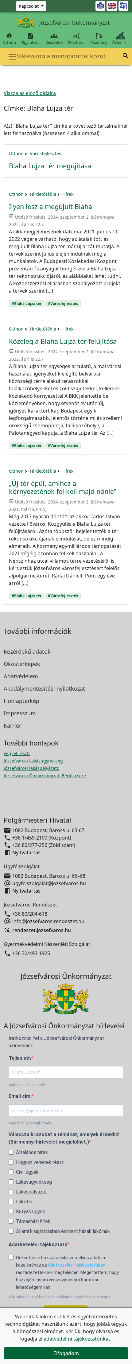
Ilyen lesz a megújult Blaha (50, 206)
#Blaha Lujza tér (26, 303)
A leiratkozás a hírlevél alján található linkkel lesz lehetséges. (60, 1297)
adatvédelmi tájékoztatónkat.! (78, 1338)
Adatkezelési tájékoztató (38, 1244)
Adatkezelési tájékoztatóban (76, 1265)
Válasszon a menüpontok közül (61, 56)
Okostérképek (22, 664)
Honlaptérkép (21, 701)
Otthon (9, 38)
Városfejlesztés (45, 153)
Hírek (68, 194)
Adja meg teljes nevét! (27, 1085)
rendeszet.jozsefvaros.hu (41, 930)
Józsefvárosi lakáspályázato (31, 768)
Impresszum (20, 713)
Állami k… (121, 42)
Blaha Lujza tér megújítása (50, 165)
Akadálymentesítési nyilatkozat (44, 688)
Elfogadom (66, 1353)
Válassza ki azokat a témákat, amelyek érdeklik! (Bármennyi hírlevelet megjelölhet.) (64, 1138)
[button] (126, 57)
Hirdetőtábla (43, 194)
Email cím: (20, 1096)
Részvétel (54, 38)
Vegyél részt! (17, 753)
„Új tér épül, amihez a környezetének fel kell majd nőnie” (62, 487)
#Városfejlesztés (63, 303)
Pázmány (99, 42)
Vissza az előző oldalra (30, 93)
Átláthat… (76, 38)
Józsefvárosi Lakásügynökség (33, 761)
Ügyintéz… (31, 38)
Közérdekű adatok (27, 651)
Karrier (12, 725)
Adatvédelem (21, 676)
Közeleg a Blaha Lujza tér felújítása (63, 341)
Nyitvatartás (26, 852)
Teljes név (20, 1058)
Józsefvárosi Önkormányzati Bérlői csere (45, 776)
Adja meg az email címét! (30, 1123)
